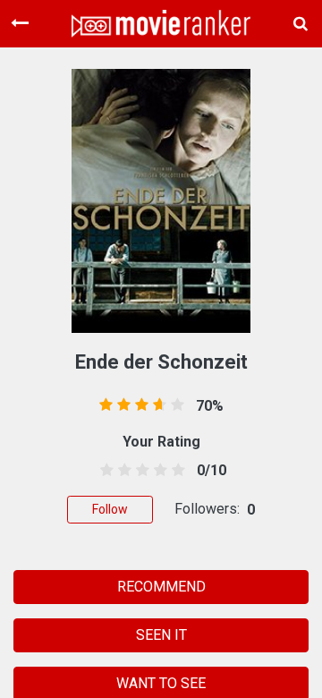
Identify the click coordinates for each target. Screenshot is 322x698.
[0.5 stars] (103, 470)
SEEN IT (161, 634)
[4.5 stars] (176, 470)
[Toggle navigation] (19, 23)
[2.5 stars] (139, 470)
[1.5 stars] (121, 470)
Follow (110, 509)
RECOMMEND (161, 586)
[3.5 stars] (158, 470)
